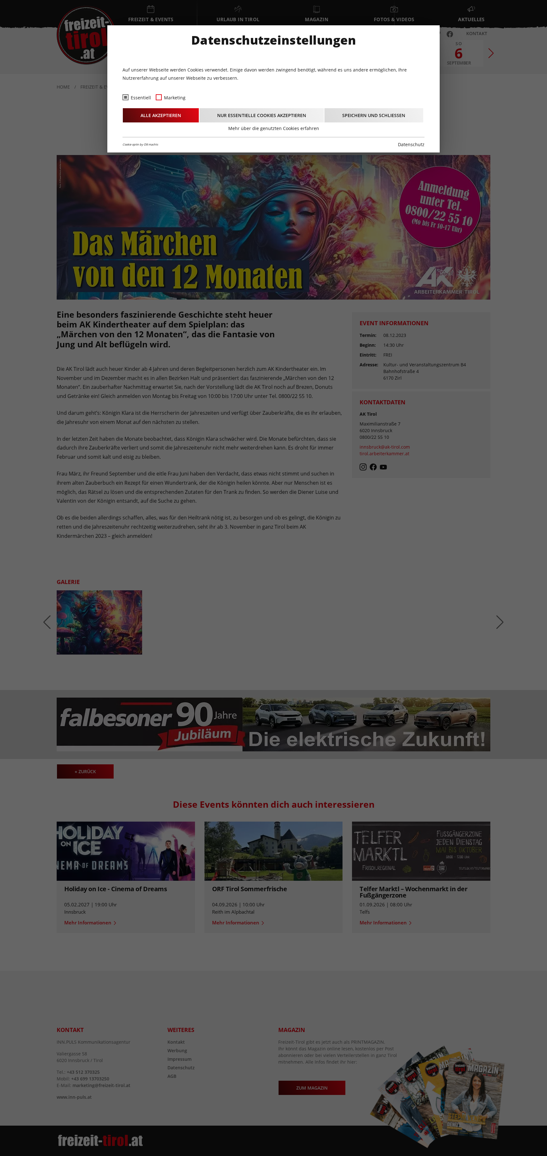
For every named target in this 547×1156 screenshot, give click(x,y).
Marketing (174, 97)
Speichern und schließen (373, 115)
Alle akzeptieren (161, 115)
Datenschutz (411, 144)
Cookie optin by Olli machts (140, 144)
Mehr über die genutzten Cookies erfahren (273, 128)
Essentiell (141, 97)
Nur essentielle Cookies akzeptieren (261, 115)
